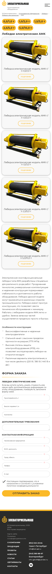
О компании (13, 542)
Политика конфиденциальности (16, 537)
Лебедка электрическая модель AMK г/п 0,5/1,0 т (26, 70)
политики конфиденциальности (23, 486)
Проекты (11, 550)
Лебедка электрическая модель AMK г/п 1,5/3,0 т (26, 163)
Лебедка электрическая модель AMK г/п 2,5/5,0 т (26, 210)
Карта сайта (12, 534)
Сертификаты (14, 562)
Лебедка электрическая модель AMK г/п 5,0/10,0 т (26, 257)
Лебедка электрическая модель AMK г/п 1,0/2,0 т (26, 117)
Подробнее (26, 77)
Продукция (13, 546)
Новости (11, 554)
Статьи (11, 558)
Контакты (12, 566)
